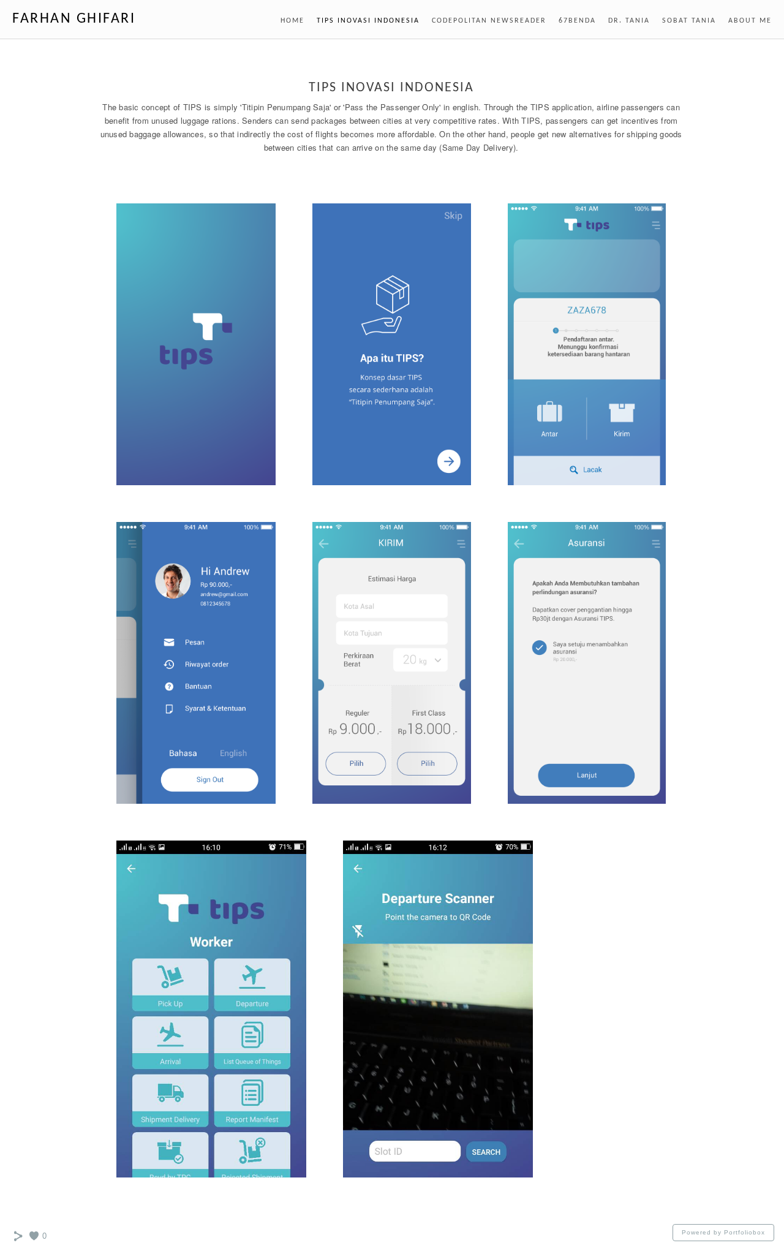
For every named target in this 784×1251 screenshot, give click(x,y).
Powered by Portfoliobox (723, 1232)
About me (750, 21)
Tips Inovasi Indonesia (368, 21)
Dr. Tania (629, 21)
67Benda (577, 21)
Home (292, 21)
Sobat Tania (689, 21)
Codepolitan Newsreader (489, 21)
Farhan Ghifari (73, 19)
